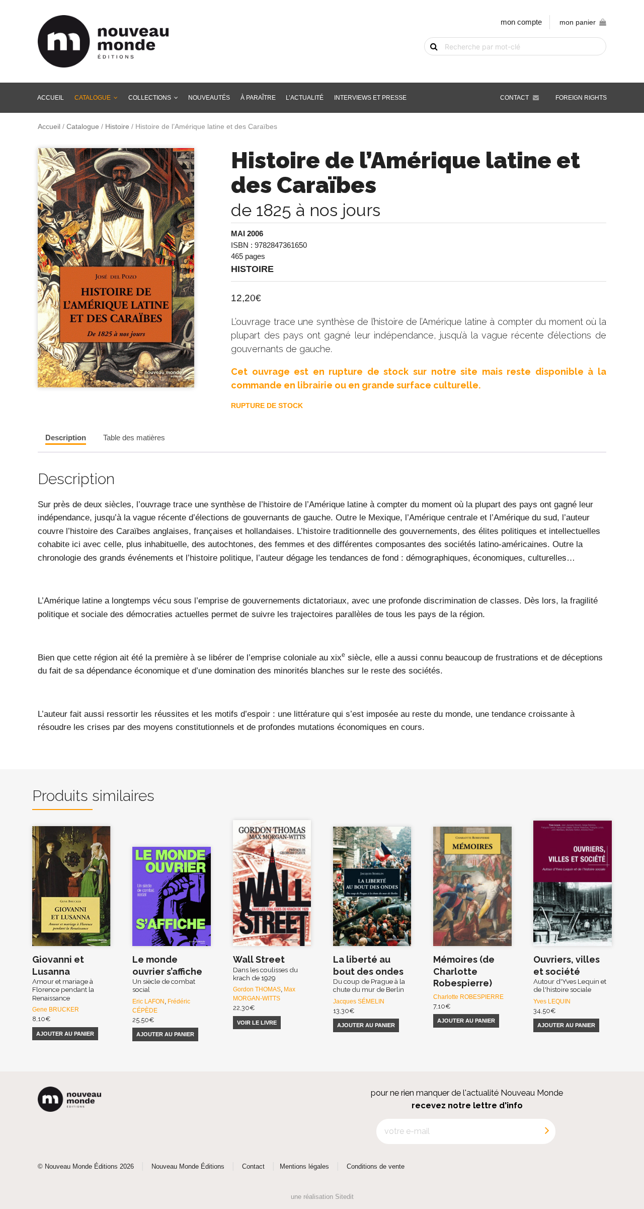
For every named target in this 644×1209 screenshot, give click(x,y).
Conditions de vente (376, 1166)
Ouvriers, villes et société (569, 973)
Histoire (117, 126)
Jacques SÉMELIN (358, 1001)
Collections (149, 97)
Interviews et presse (370, 97)
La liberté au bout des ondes (369, 973)
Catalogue (92, 97)
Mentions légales (304, 1166)
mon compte (521, 22)
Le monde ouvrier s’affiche (167, 973)
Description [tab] (65, 437)
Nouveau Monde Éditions (187, 1166)
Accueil (50, 97)
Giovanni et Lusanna (63, 977)
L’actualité (305, 97)
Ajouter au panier (65, 1034)
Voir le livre (257, 1023)
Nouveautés (209, 97)
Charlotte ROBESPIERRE (468, 996)
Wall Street (265, 968)
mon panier (577, 22)
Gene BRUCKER (55, 1009)
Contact (514, 97)
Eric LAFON (148, 1001)
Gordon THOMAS (257, 989)
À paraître (258, 97)
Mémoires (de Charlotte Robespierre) (464, 971)
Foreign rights (581, 97)
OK (428, 63)
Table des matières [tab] (134, 437)
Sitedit (344, 1196)
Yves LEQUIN (552, 1001)
